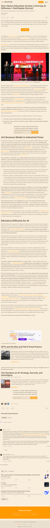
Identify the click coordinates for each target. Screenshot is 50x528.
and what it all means (6, 476)
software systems (5, 151)
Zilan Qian (8, 478)
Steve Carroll (6, 454)
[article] (25, 477)
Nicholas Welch (4, 13)
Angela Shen (17, 494)
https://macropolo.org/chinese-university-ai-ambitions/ (34, 434)
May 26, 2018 (37, 82)
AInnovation (8, 192)
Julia (4, 429)
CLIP (32, 282)
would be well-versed (17, 263)
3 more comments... (4, 464)
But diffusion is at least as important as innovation (26, 309)
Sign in (46, 2)
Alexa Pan (39, 494)
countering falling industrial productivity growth (13, 103)
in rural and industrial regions (17, 229)
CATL (40, 211)
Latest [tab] (6, 471)
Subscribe (41, 2)
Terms (28, 521)
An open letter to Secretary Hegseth (9, 484)
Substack (19, 526)
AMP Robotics (28, 148)
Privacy (25, 521)
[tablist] (6, 417)
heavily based (16, 94)
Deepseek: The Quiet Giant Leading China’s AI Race (15, 491)
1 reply (5, 450)
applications (21, 99)
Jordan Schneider (4, 348)
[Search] (47, 471)
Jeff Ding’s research (25, 38)
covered (16, 36)
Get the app (30, 524)
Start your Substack (22, 524)
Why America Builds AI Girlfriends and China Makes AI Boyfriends (20, 475)
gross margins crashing (20, 198)
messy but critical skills (13, 251)
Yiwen (27, 494)
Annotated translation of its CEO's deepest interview (12, 492)
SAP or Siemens (23, 155)
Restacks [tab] (10, 417)
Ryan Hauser (13, 348)
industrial (15, 99)
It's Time (3, 483)
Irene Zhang (22, 494)
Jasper (40, 89)
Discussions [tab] (11, 471)
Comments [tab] (4, 417)
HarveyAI (36, 89)
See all (3, 499)
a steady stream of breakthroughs (22, 86)
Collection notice (33, 521)
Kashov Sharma (5, 44)
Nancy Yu (3, 377)
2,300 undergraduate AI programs (9, 111)
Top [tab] (2, 471)
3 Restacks (16, 403)
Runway (47, 89)
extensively (10, 36)
